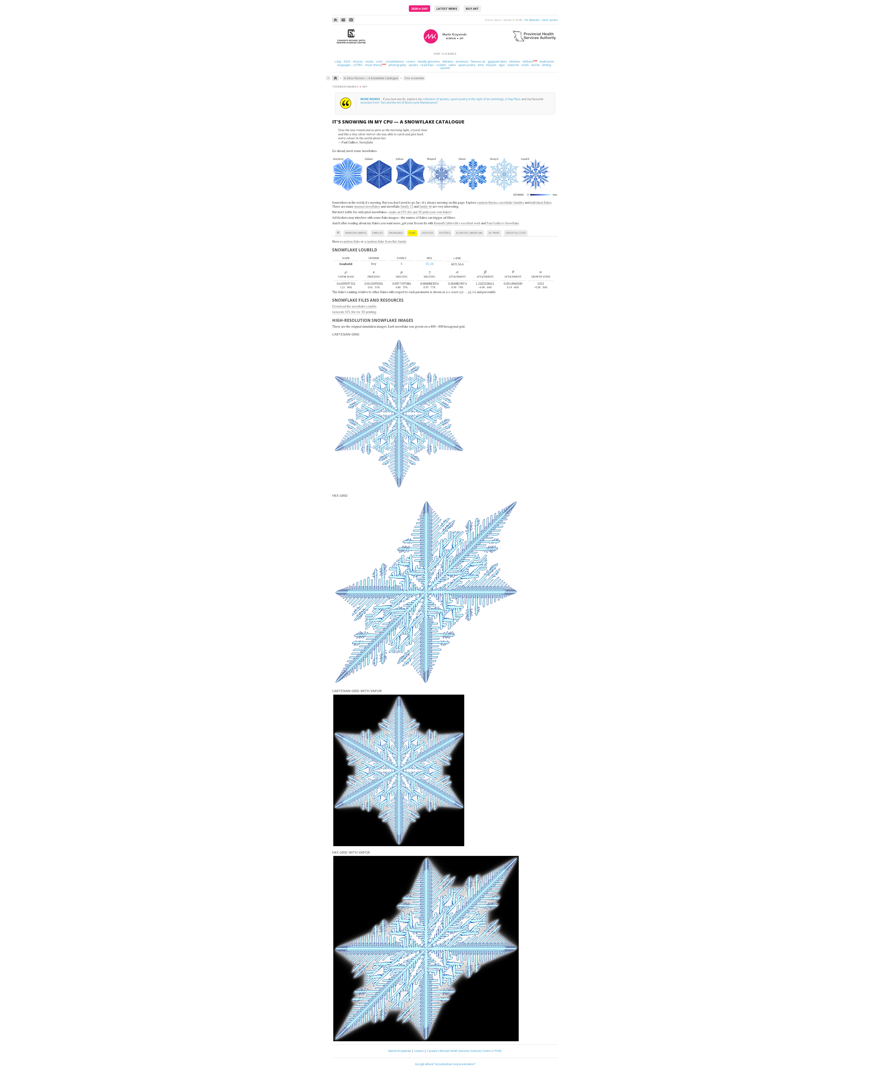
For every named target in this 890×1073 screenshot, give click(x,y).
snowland (396, 232)
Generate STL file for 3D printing (354, 312)
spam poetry (466, 65)
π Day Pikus (513, 99)
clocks (369, 61)
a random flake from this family (385, 241)
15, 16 (429, 264)
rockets (441, 65)
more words (370, 99)
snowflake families (511, 202)
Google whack (424, 1064)
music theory (373, 65)
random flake (351, 241)
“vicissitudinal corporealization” (454, 1064)
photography (397, 65)
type (502, 65)
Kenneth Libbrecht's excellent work (457, 223)
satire (452, 65)
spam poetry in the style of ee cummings (477, 99)
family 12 (406, 206)
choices (358, 61)
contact (419, 1051)
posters (444, 232)
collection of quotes (436, 99)
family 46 (425, 206)
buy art (472, 8)
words (535, 65)
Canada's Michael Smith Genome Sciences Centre (459, 1051)
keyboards (547, 61)
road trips (427, 65)
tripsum (491, 65)
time (481, 65)
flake (412, 232)
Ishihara (528, 61)
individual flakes (541, 202)
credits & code (515, 232)
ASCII (347, 61)
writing (546, 65)
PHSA (498, 1051)
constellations (394, 61)
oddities (427, 232)
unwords (513, 65)
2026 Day (419, 8)
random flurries (487, 202)
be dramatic (532, 20)
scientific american (469, 232)
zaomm (445, 68)
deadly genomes (429, 61)
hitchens (514, 61)
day (337, 61)
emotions (462, 61)
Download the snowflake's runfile (354, 306)
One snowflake (414, 78)
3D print (494, 232)
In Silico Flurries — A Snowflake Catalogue (371, 78)
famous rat (478, 61)
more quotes (550, 20)
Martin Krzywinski (399, 1051)
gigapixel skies (497, 61)
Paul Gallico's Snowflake (502, 223)
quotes (413, 65)
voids (525, 65)
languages (344, 65)
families (377, 232)
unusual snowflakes (367, 206)
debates (447, 61)
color (379, 61)
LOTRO (357, 65)
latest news (446, 8)
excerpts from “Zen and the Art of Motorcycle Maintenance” (399, 102)
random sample (356, 232)
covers (410, 61)
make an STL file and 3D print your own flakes (420, 212)
